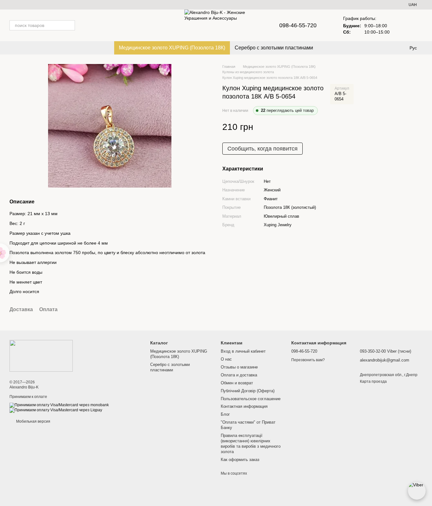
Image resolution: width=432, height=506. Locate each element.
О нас (226, 359)
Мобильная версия (32, 421)
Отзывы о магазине (239, 367)
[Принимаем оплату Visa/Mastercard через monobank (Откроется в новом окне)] (59, 405)
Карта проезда (373, 381)
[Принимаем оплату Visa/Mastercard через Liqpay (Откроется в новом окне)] (55, 410)
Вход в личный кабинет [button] (243, 351)
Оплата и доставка (239, 375)
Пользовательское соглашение (251, 398)
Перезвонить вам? (308, 360)
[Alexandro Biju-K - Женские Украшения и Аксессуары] (41, 355)
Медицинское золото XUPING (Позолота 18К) (172, 47)
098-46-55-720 (298, 25)
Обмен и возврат (237, 383)
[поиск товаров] (70, 25)
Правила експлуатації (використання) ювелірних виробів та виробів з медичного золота (251, 443)
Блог (225, 414)
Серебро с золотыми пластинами (274, 47)
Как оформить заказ (240, 459)
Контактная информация (244, 406)
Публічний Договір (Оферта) (248, 390)
